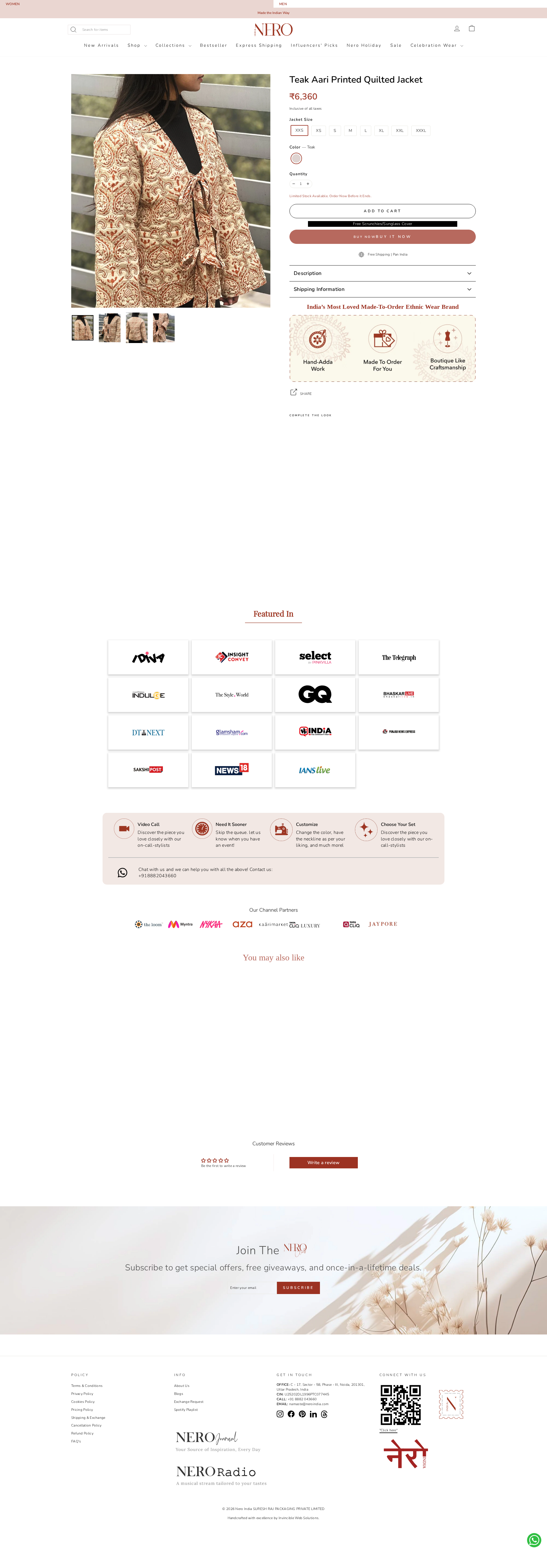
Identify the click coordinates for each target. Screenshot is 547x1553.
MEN (283, 4)
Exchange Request (189, 1401)
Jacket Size (301, 119)
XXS (299, 130)
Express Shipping (259, 45)
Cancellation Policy (86, 1425)
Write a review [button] (323, 1163)
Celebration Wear (435, 45)
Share (306, 393)
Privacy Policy (82, 1393)
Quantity (298, 174)
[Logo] (273, 30)
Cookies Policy (83, 1401)
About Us (181, 1385)
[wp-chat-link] (534, 1540)
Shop (135, 45)
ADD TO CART (122, 1083)
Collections (171, 45)
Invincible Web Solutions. (299, 1518)
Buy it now (394, 236)
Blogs (178, 1393)
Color (302, 147)
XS (318, 130)
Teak (296, 158)
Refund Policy (82, 1433)
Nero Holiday (364, 45)
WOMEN (13, 4)
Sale (396, 45)
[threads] (324, 1414)
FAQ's (76, 1441)
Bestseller (213, 45)
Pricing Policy (82, 1409)
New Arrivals (101, 45)
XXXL (421, 130)
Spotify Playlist (186, 1409)
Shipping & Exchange (88, 1417)
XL (381, 130)
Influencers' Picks (314, 45)
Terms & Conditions (87, 1385)
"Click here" (388, 1430)
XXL (399, 130)
